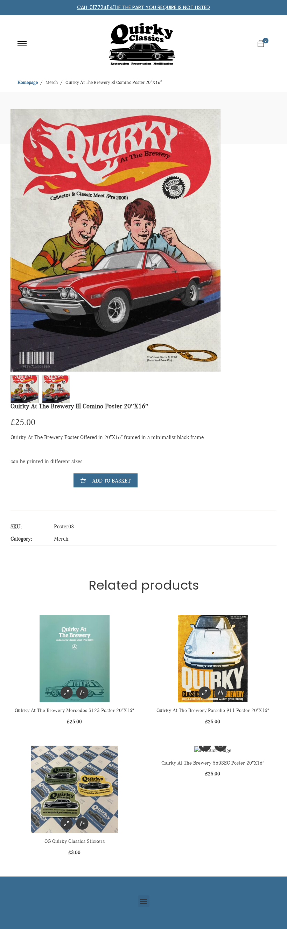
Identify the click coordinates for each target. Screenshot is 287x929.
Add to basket (111, 481)
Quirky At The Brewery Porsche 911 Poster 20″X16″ (212, 710)
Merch (61, 539)
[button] (143, 901)
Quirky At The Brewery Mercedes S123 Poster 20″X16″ (74, 710)
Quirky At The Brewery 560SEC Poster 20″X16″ (212, 763)
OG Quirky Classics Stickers (74, 841)
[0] (260, 44)
